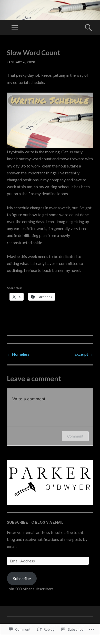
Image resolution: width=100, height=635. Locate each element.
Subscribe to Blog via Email (35, 522)
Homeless (18, 354)
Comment (75, 436)
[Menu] (14, 27)
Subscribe (22, 578)
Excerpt (83, 354)
